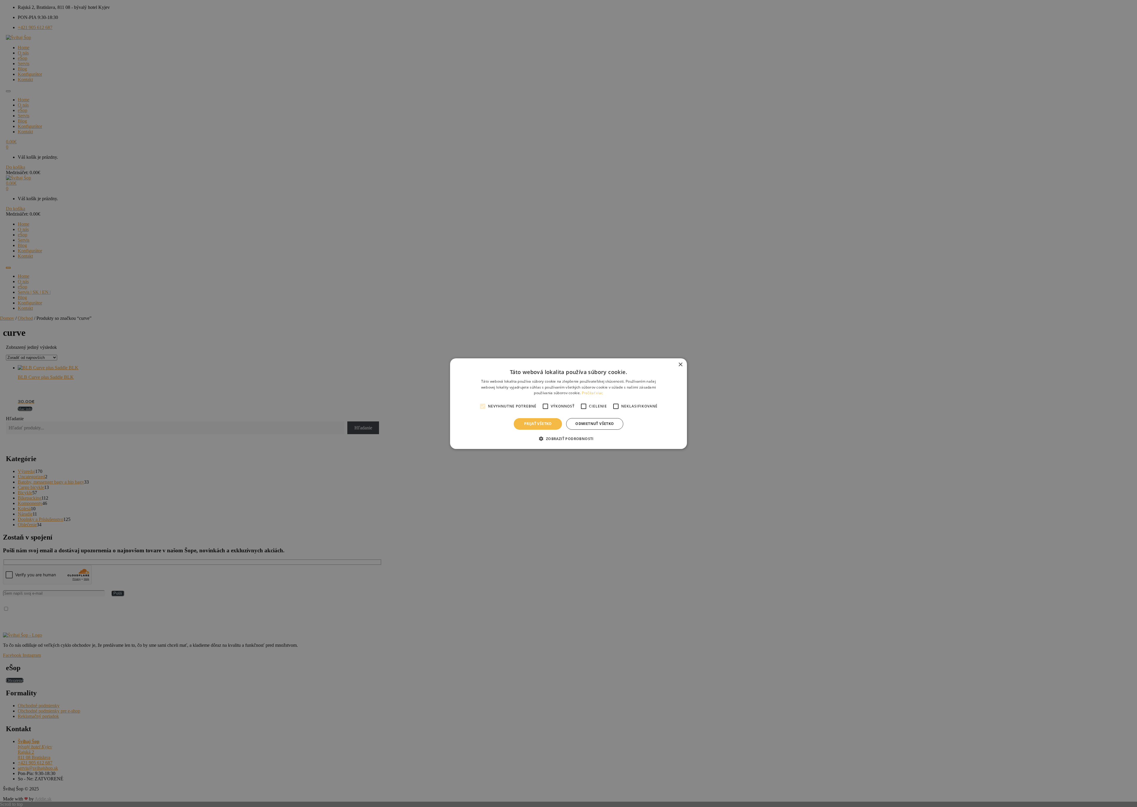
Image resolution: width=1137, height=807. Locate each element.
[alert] (568, 403)
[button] (568, 439)
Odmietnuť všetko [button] (594, 423)
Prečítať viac (592, 392)
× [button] (680, 364)
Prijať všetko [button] (538, 423)
